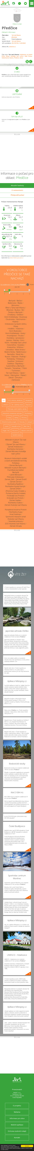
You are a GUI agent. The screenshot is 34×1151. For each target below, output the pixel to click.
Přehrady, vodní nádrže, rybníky (17, 409)
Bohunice (15, 305)
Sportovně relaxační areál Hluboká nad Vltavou (16, 517)
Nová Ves (19, 354)
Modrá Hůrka (10, 352)
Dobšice (20, 314)
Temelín (8, 368)
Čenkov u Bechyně (15, 312)
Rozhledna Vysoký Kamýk (15, 486)
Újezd (22, 373)
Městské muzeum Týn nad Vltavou (15, 441)
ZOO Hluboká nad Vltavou (15, 523)
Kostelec (21, 345)
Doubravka (10, 319)
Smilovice (19, 361)
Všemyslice (15, 375)
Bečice (19, 300)
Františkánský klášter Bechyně (15, 471)
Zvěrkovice (16, 380)
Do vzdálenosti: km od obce (13, 285)
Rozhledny (28, 413)
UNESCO (6, 405)
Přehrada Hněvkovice (15, 477)
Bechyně (12, 300)
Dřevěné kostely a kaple (9, 422)
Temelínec (17, 368)
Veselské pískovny (16, 521)
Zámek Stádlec (15, 500)
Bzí (23, 310)
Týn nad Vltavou (16, 35)
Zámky (16, 418)
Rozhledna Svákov (15, 502)
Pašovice (15, 356)
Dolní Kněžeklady (11, 317)
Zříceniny (24, 418)
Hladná (15, 321)
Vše (4, 400)
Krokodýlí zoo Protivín (15, 495)
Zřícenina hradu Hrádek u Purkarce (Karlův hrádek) (16, 492)
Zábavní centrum (26, 431)
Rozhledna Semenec (15, 449)
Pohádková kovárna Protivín (16, 509)
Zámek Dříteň (15, 488)
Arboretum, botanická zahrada (12, 413)
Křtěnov (20, 347)
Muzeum (15, 431)
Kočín (7, 342)
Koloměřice (11, 345)
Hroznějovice (12, 335)
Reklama (17, 1112)
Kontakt (17, 1137)
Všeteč (23, 375)
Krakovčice (11, 347)
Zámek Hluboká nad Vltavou (16, 505)
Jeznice (9, 340)
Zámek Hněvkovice (15, 447)
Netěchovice (5, 58)
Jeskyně (30, 422)
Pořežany (20, 359)
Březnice (10, 310)
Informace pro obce (17, 1118)
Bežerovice (12, 303)
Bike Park (26, 426)
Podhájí (22, 356)
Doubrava (23, 317)
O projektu (17, 1106)
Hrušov (21, 335)
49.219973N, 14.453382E (19, 43)
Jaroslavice (20, 338)
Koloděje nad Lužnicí (17, 56)
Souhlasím (27, 1146)
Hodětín (11, 328)
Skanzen (28, 405)
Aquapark (28, 400)
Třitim (24, 368)
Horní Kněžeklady (12, 333)
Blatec (20, 303)
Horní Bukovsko (15, 331)
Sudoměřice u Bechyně (15, 366)
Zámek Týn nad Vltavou (15, 444)
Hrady (9, 418)
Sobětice (10, 363)
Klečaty (16, 340)
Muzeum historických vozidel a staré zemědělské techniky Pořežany (16, 460)
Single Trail (6, 431)
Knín (22, 340)
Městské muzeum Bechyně (15, 468)
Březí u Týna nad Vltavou (15, 307)
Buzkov (17, 310)
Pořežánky (11, 359)
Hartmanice (20, 319)
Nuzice (11, 58)
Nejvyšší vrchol (16, 426)
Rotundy (22, 422)
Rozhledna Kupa (15, 512)
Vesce (21, 58)
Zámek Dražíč (21, 479)
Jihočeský (14, 37)
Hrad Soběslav (15, 514)
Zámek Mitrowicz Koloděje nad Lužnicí (16, 452)
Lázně (6, 426)
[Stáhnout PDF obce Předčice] (27, 61)
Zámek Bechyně (15, 465)
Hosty (23, 333)
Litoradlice (10, 349)
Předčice (9, 27)
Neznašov (11, 354)
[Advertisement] (17, 153)
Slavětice (10, 361)
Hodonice (19, 328)
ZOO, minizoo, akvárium (15, 400)
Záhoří (11, 377)
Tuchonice (16, 370)
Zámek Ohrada (16, 526)
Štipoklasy (19, 363)
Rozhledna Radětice (15, 484)
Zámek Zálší (9, 479)
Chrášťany (11, 314)
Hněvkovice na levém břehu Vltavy (16, 325)
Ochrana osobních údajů (17, 1131)
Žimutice (18, 377)
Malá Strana (28, 56)
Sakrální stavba (17, 435)
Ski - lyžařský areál (17, 405)
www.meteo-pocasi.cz (16, 258)
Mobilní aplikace (17, 1125)
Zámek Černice (16, 481)
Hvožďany (10, 338)
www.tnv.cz (12, 46)
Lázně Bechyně (16, 475)
